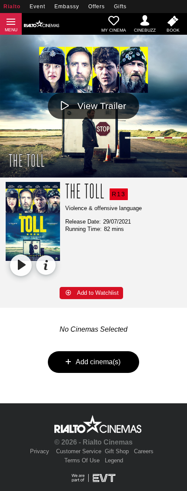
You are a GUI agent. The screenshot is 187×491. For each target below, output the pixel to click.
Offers (96, 6)
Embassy (66, 6)
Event (37, 6)
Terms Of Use (82, 460)
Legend (114, 460)
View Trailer (101, 106)
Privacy (39, 451)
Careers (144, 451)
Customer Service (78, 451)
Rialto (11, 6)
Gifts (120, 6)
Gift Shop (117, 451)
